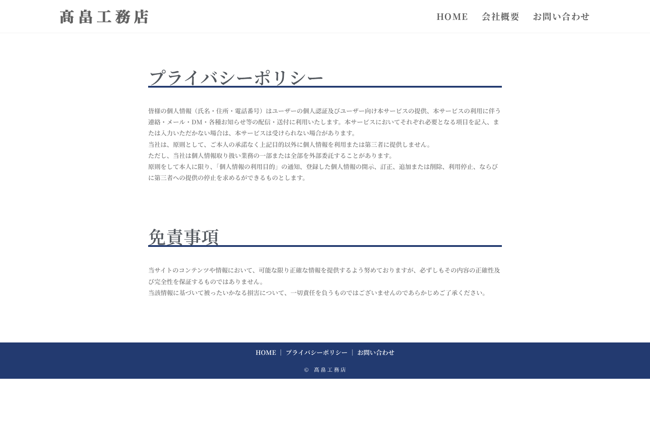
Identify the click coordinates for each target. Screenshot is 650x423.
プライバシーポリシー (317, 352)
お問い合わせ (375, 352)
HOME (266, 352)
